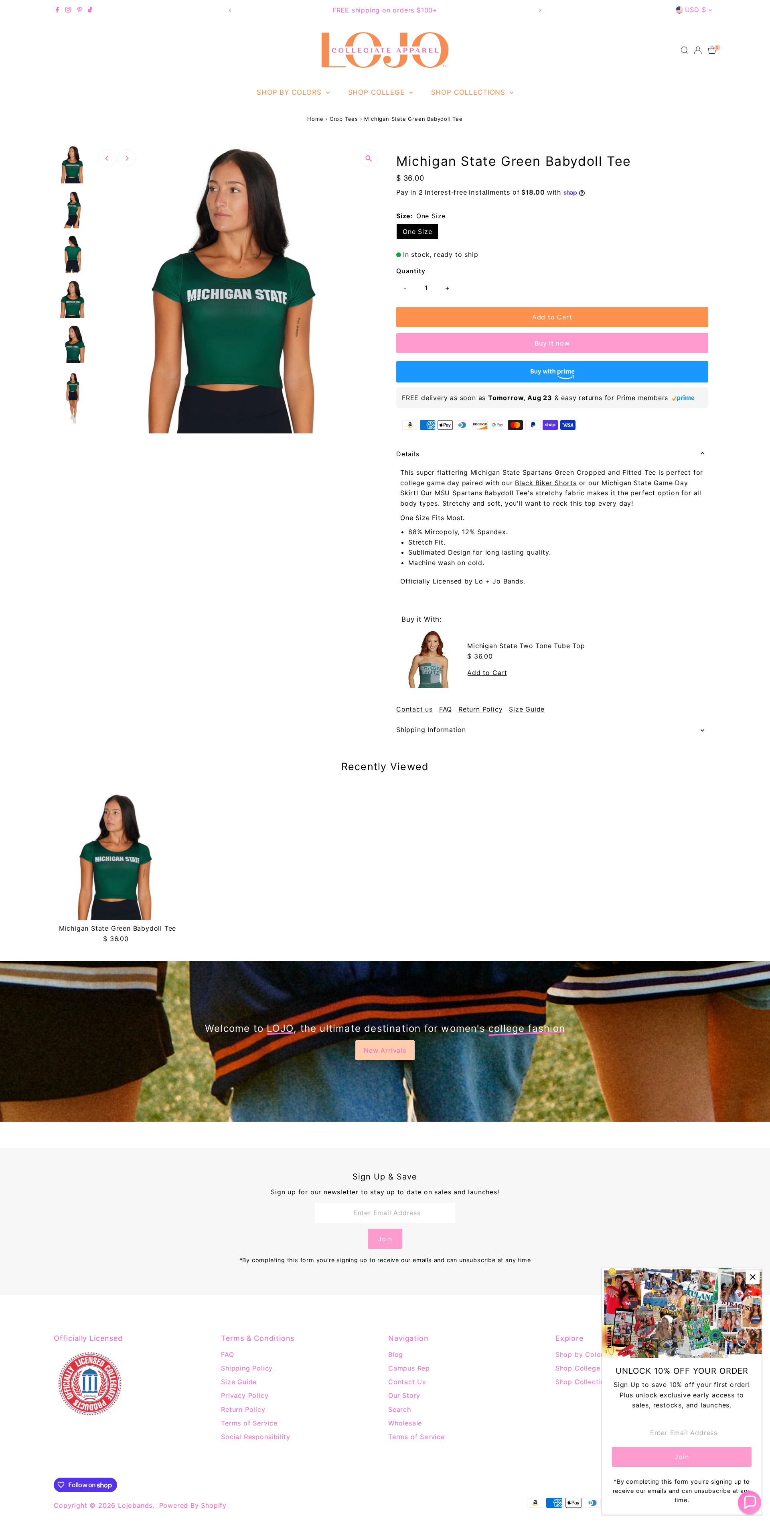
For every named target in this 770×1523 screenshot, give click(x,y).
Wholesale (405, 1423)
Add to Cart (552, 317)
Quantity (410, 271)
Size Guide (527, 709)
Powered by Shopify (193, 1505)
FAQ (445, 709)
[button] (749, 1502)
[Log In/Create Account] (697, 50)
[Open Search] (684, 50)
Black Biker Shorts (545, 483)
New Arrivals (385, 1050)
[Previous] (230, 10)
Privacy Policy (244, 1395)
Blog (395, 1354)
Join (385, 1239)
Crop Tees (344, 119)
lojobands (135, 1505)
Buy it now (552, 343)
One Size (417, 232)
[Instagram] (68, 10)
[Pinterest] (79, 10)
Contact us (414, 709)
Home (315, 119)
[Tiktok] (90, 10)
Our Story (404, 1395)
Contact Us (407, 1382)
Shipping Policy (247, 1368)
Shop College (377, 92)
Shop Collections (469, 92)
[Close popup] (753, 1277)
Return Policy (480, 709)
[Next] (540, 10)
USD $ (695, 10)
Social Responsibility (255, 1437)
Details (407, 454)
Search (399, 1409)
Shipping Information (431, 730)
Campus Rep (409, 1368)
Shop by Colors (290, 92)
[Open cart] (712, 50)
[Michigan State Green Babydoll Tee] (117, 856)
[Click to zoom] (369, 158)
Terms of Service (249, 1423)
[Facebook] (57, 10)
